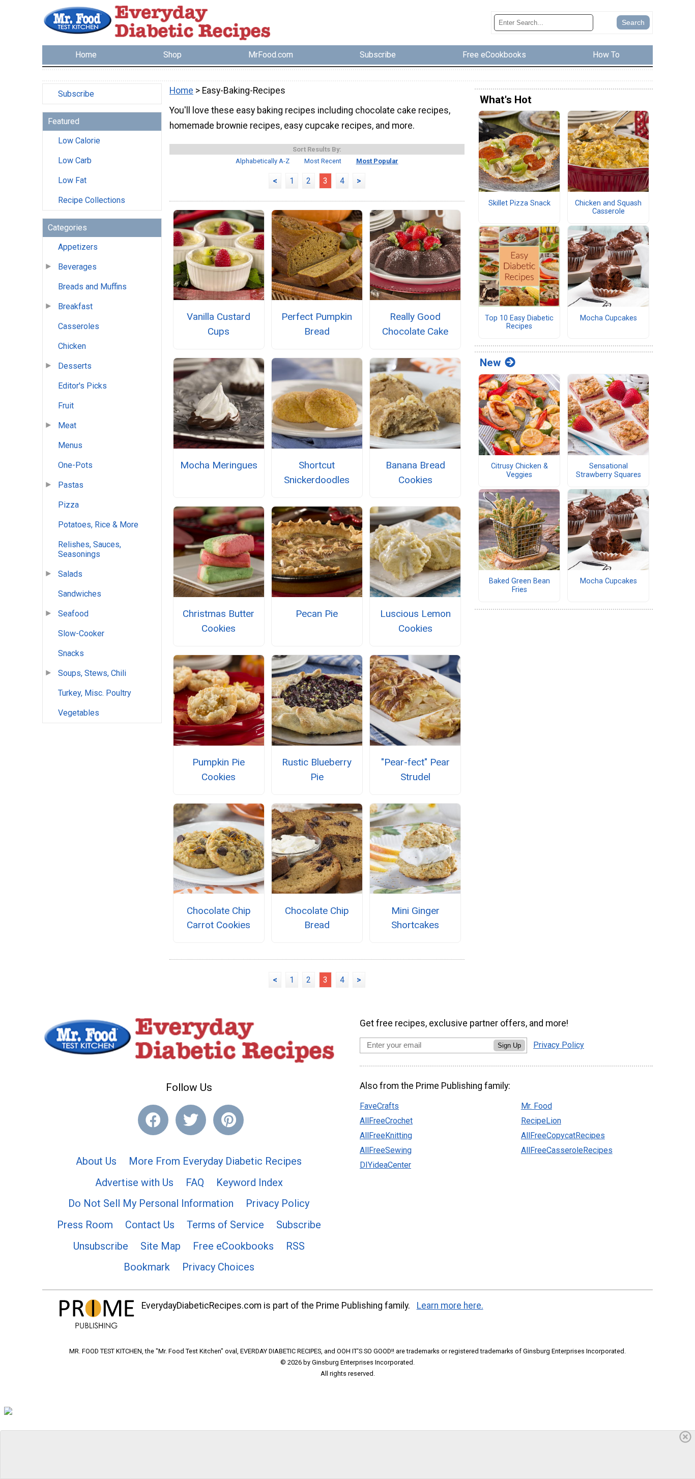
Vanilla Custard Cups (218, 324)
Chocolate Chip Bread (317, 918)
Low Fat (72, 180)
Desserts (75, 366)
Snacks (71, 653)
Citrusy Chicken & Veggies (519, 470)
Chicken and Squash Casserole (608, 207)
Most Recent (322, 161)
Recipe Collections (91, 200)
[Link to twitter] (191, 1120)
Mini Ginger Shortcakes (415, 918)
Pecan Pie (317, 613)
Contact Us (150, 1225)
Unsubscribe (100, 1246)
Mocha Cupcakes (608, 318)
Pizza (68, 505)
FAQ (195, 1182)
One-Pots (75, 465)
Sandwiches (79, 594)
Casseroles (78, 326)
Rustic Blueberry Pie (317, 769)
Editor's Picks (82, 386)
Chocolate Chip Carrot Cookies (219, 918)
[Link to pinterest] (228, 1120)
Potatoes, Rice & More (98, 524)
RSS (295, 1246)
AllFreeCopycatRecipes (563, 1135)
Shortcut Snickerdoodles (317, 472)
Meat (67, 425)
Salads (70, 574)
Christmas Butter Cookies (218, 621)
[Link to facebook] (153, 1120)
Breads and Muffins (92, 286)
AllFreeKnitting (386, 1135)
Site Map (160, 1246)
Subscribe (76, 94)
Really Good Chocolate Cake (415, 324)
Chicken (72, 346)
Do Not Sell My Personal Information (151, 1203)
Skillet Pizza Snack (519, 203)
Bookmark (147, 1267)
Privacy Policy (277, 1203)
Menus (70, 445)
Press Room (85, 1225)
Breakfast (75, 306)
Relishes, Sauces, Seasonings (89, 549)
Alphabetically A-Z (262, 161)
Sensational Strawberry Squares (608, 470)
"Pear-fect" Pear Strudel (415, 769)
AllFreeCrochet (386, 1121)
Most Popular (377, 161)
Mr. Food (536, 1106)
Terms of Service (225, 1225)
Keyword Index (249, 1182)
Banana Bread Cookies (415, 472)
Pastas (70, 485)
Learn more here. (450, 1305)
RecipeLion (541, 1121)
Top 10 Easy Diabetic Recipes (519, 322)
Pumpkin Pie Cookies (218, 769)
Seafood (73, 613)
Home (181, 90)
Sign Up (509, 1045)
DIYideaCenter (385, 1165)
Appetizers (78, 247)
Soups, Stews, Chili (92, 673)
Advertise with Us (134, 1182)
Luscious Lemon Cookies (415, 621)
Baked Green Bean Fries (519, 585)
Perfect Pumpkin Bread (316, 324)
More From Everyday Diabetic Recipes (215, 1161)
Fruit (66, 405)
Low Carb (75, 160)
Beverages (77, 267)
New (490, 363)
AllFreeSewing (386, 1150)
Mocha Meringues (218, 465)
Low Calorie (79, 140)
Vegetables (78, 713)
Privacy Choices (218, 1267)
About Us (96, 1161)
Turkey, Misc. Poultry (94, 693)
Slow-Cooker (81, 633)
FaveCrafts (379, 1106)
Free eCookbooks (233, 1246)
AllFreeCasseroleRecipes (567, 1150)
